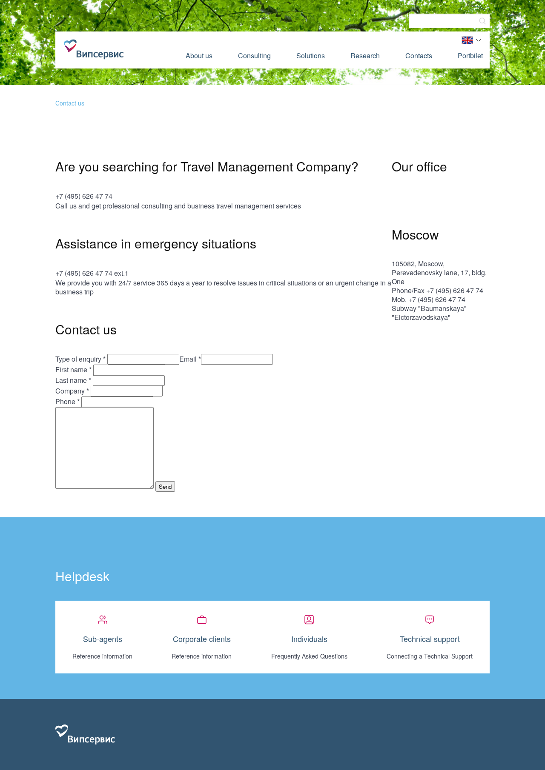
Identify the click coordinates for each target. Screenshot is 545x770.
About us (199, 55)
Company (72, 391)
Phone (67, 401)
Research (365, 55)
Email (190, 359)
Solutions (310, 55)
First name (73, 369)
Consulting (254, 55)
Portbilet (470, 55)
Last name (73, 380)
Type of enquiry (80, 359)
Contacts (418, 55)
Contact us (69, 103)
